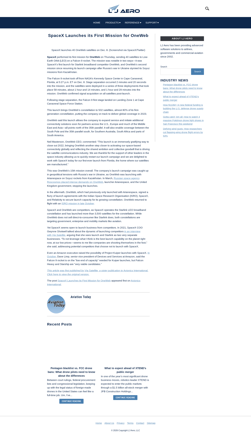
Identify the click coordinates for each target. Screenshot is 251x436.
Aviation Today (81, 297)
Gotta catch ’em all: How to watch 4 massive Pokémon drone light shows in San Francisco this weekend (183, 120)
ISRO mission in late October (78, 203)
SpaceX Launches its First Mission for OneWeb (84, 280)
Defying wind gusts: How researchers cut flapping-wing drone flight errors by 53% (183, 132)
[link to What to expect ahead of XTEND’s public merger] (125, 347)
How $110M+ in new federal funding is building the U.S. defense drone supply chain (183, 108)
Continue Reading (71, 401)
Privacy (120, 423)
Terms (130, 423)
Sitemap (151, 423)
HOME (96, 22)
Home (99, 423)
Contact (140, 423)
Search (163, 67)
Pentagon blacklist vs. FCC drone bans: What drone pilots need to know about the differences (71, 372)
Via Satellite (58, 235)
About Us (109, 423)
